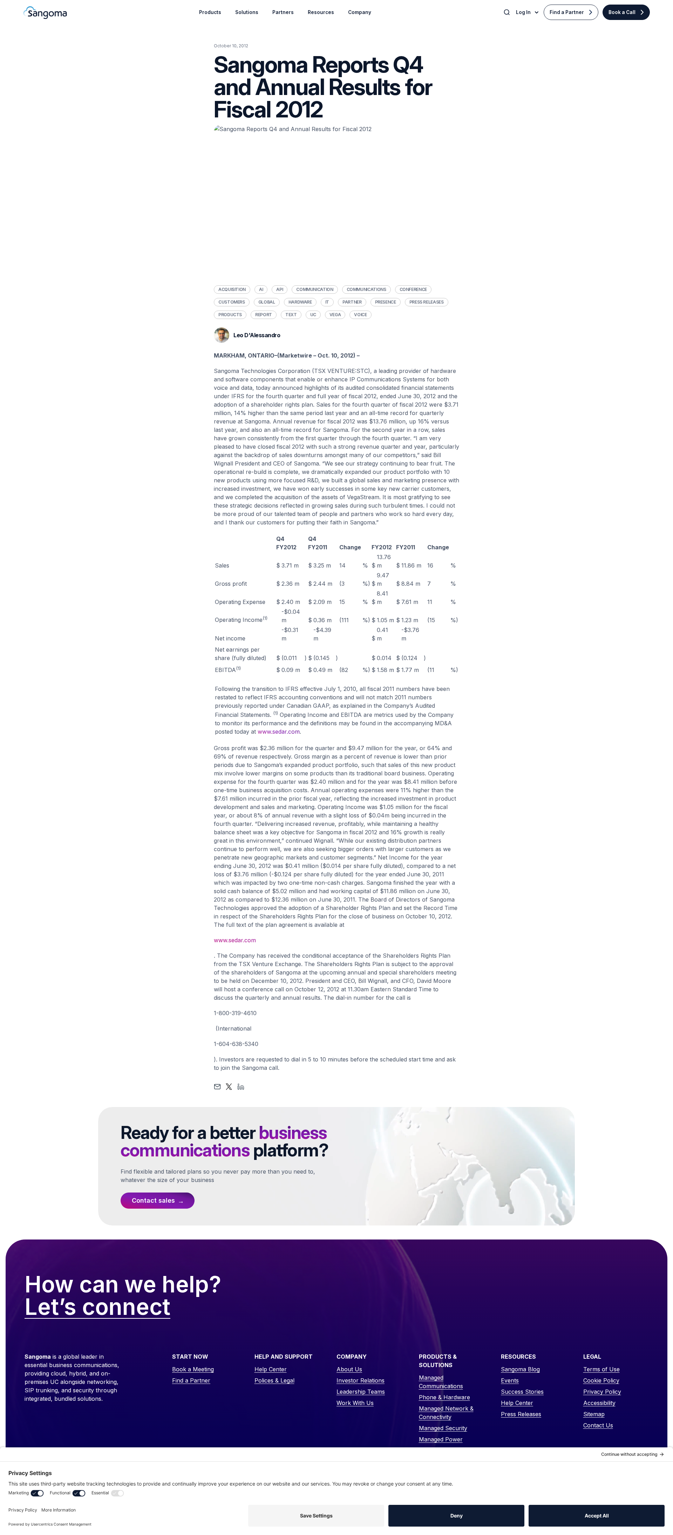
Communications (366, 289)
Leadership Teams (360, 1391)
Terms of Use (601, 1369)
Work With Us (355, 1402)
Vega (335, 314)
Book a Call (622, 12)
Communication (314, 289)
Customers (231, 302)
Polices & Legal (274, 1380)
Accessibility (599, 1402)
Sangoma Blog (520, 1369)
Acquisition (232, 289)
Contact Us (598, 1425)
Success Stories (522, 1391)
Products (230, 314)
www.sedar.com (279, 731)
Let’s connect (97, 1307)
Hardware (300, 302)
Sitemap (594, 1414)
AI (261, 289)
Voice (360, 314)
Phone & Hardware (444, 1397)
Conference (413, 289)
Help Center (270, 1369)
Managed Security (443, 1428)
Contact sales (153, 1200)
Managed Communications (441, 1382)
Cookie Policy (601, 1380)
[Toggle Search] (507, 12)
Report (263, 314)
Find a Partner (567, 12)
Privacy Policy (602, 1391)
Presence (385, 302)
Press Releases (426, 302)
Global (266, 302)
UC (313, 314)
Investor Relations (360, 1380)
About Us (349, 1369)
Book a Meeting (193, 1369)
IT (327, 302)
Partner (351, 302)
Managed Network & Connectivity (446, 1412)
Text (291, 314)
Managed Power (441, 1439)
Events (510, 1380)
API (279, 289)
